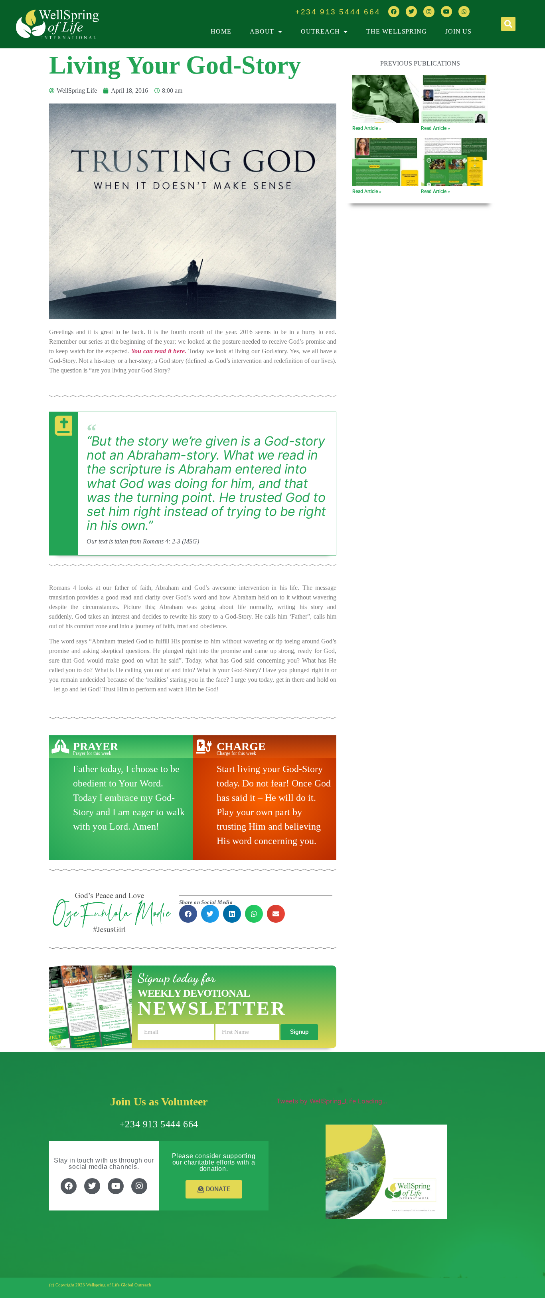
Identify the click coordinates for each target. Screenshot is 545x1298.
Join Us (458, 31)
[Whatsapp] (464, 11)
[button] (508, 24)
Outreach (320, 31)
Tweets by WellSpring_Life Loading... (331, 1101)
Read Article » (366, 128)
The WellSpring (396, 31)
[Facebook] (393, 11)
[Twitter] (411, 11)
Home (221, 31)
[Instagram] (428, 11)
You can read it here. (158, 351)
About (262, 31)
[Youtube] (446, 11)
